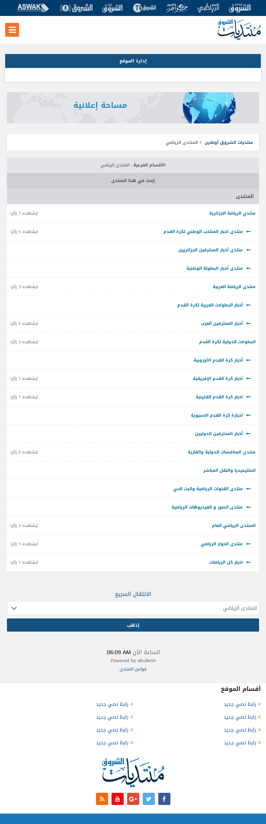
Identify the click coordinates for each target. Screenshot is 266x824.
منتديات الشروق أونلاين (229, 142)
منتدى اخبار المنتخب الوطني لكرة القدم (203, 231)
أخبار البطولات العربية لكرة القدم (210, 305)
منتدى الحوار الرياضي (222, 544)
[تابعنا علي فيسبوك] (164, 799)
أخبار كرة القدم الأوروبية (218, 360)
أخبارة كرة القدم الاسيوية (217, 415)
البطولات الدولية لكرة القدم (227, 342)
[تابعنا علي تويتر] (149, 799)
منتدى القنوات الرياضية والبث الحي (208, 489)
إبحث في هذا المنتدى (133, 180)
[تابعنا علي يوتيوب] (118, 799)
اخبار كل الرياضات (226, 562)
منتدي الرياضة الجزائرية (232, 213)
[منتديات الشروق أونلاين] (239, 38)
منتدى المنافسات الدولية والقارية (222, 452)
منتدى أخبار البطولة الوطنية (214, 268)
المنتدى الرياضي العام (234, 525)
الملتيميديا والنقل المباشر (229, 470)
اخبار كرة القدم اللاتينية (219, 397)
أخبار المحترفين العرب (222, 323)
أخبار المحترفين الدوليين (219, 433)
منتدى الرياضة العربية (234, 286)
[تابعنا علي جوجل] (133, 799)
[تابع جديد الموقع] (102, 799)
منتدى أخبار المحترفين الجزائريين (210, 250)
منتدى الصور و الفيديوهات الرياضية (207, 507)
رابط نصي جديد (240, 704)
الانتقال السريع (133, 594)
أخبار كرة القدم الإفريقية (218, 378)
